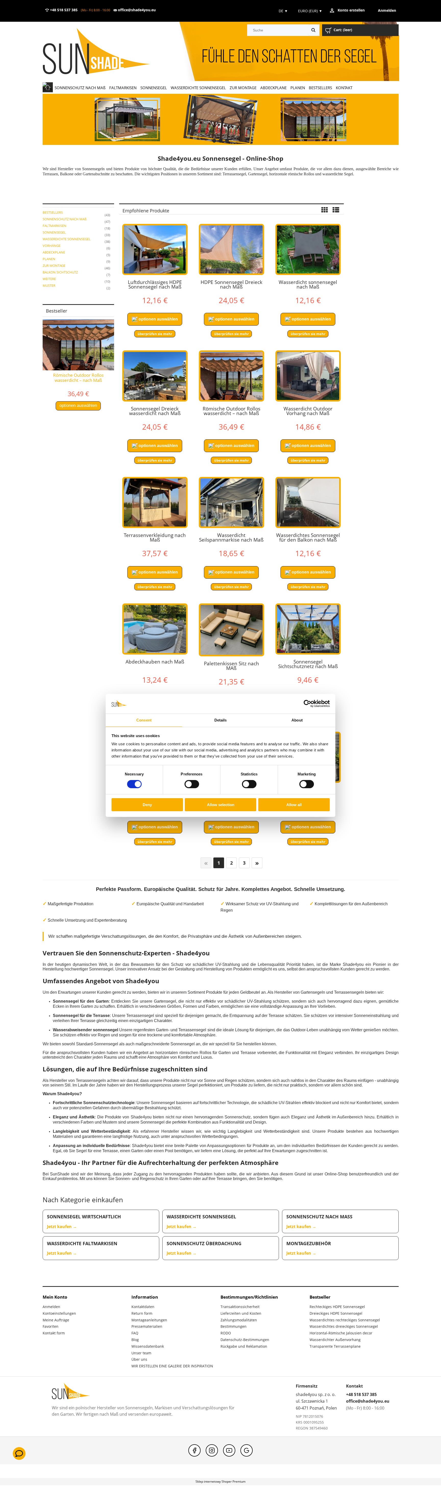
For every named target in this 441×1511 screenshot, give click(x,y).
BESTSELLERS (53, 212)
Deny (147, 805)
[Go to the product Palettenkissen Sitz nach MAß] (231, 629)
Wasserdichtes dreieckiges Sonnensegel (344, 1326)
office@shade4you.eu (136, 10)
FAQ (134, 1333)
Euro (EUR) (310, 10)
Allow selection (220, 805)
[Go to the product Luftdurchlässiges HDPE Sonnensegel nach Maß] (155, 249)
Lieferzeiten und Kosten (240, 1313)
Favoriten (50, 1326)
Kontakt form (54, 1333)
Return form (141, 1313)
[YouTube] (229, 1450)
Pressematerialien (146, 1326)
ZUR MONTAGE (54, 265)
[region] (221, 119)
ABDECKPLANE (54, 252)
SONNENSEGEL (54, 232)
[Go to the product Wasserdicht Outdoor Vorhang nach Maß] (308, 376)
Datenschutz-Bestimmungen (244, 1339)
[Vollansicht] (336, 210)
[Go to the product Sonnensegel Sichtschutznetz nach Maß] (308, 629)
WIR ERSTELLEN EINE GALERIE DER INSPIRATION (172, 1366)
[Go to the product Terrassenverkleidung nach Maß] (155, 502)
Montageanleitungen (149, 1320)
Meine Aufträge (56, 1320)
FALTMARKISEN (54, 225)
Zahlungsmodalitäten (238, 1320)
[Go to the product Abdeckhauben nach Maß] (155, 629)
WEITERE (49, 279)
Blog (135, 1339)
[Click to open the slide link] (221, 119)
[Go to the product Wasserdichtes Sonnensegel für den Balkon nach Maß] (308, 502)
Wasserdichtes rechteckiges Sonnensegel (345, 1320)
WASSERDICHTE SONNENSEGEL (67, 239)
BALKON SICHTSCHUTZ (60, 272)
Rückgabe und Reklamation (243, 1346)
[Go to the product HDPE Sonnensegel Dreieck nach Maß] (231, 249)
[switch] (192, 784)
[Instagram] (212, 1450)
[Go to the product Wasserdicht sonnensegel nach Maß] (308, 249)
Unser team (141, 1352)
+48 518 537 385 (63, 10)
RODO (225, 1333)
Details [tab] (220, 720)
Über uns (139, 1359)
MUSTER (49, 285)
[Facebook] (194, 1450)
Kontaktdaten (142, 1306)
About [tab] (297, 720)
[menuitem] (80, 87)
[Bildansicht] (324, 210)
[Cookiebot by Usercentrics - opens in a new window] (307, 703)
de (283, 10)
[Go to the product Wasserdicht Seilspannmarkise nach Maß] (231, 502)
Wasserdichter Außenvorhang (335, 1339)
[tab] (214, 141)
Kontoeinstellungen (59, 1313)
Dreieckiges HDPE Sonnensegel (336, 1313)
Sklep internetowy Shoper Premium (220, 1481)
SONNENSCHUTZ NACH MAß (65, 219)
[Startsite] (104, 52)
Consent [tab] (144, 720)
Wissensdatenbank (147, 1346)
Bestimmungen (233, 1326)
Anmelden (51, 1306)
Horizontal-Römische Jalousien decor (341, 1333)
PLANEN (49, 259)
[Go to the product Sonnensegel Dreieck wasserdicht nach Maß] (155, 376)
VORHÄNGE (51, 245)
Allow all (294, 805)
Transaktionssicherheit (240, 1306)
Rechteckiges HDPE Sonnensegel (337, 1306)
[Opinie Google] (246, 1450)
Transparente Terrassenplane (335, 1346)
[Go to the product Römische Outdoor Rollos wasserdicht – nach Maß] (231, 376)
